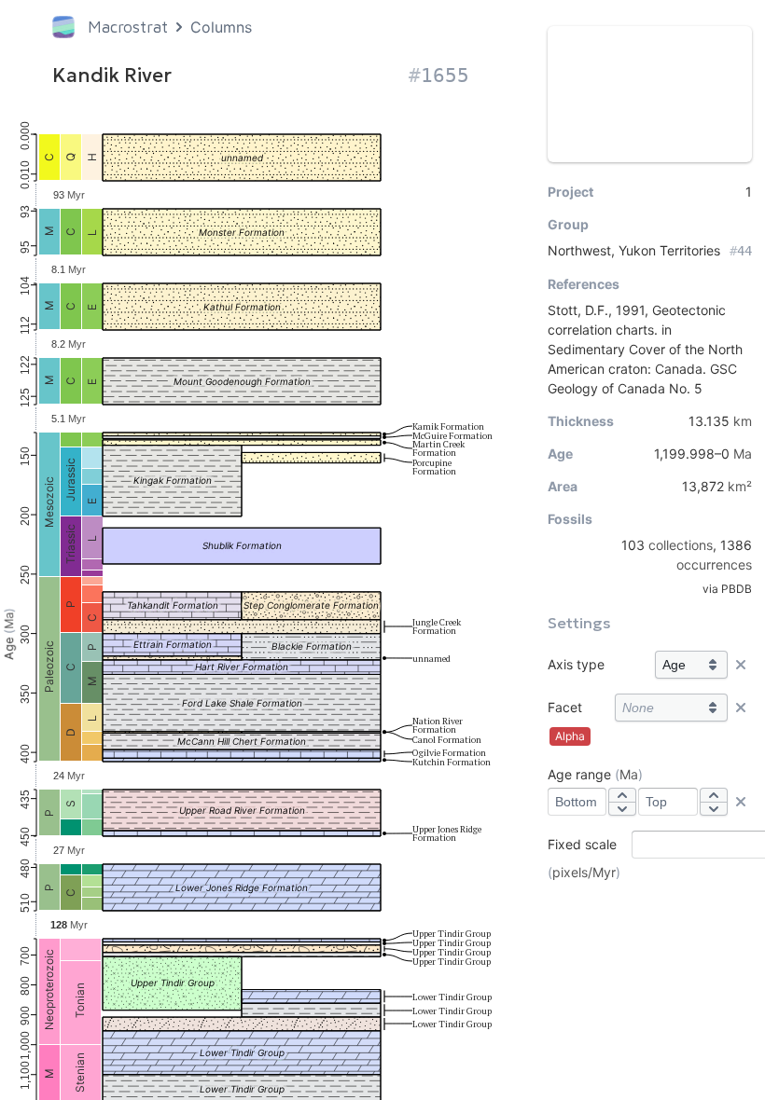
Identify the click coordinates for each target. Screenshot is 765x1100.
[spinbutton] (577, 802)
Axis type (576, 664)
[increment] (622, 795)
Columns (221, 27)
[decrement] (622, 809)
